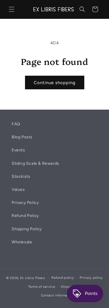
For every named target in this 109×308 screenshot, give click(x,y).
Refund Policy (25, 215)
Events (18, 150)
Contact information (57, 295)
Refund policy (62, 278)
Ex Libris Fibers (32, 278)
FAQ (16, 124)
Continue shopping (55, 82)
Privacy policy (91, 278)
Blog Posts (22, 137)
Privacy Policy (25, 202)
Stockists (21, 176)
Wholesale (22, 242)
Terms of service (41, 287)
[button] (11, 9)
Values (18, 189)
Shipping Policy (27, 229)
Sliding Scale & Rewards (35, 163)
